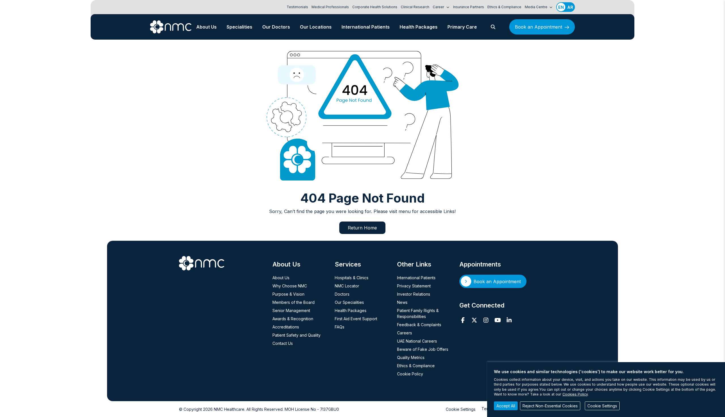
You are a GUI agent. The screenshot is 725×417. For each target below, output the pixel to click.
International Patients (366, 27)
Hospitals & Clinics (351, 277)
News (402, 302)
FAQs (339, 326)
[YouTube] (497, 320)
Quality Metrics (411, 357)
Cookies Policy (575, 394)
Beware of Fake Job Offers (422, 349)
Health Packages (419, 27)
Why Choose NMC (289, 285)
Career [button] (439, 7)
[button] (493, 27)
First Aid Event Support (356, 318)
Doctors (342, 294)
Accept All (505, 405)
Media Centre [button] (536, 7)
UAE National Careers (417, 341)
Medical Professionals (330, 7)
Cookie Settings (460, 409)
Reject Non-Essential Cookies (550, 405)
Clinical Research (415, 7)
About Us (206, 27)
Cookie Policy (410, 373)
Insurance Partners (468, 7)
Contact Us (282, 343)
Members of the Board (293, 302)
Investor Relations (413, 294)
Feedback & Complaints (419, 324)
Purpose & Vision (288, 294)
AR (570, 7)
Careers (404, 332)
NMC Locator (347, 285)
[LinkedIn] (509, 320)
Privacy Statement (414, 285)
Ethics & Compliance (504, 7)
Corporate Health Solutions (374, 7)
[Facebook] (462, 320)
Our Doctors (276, 27)
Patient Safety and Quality (296, 335)
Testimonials (297, 7)
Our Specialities (349, 302)
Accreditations (285, 326)
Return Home (362, 228)
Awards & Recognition (292, 318)
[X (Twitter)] (474, 320)
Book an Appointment (538, 27)
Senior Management (291, 310)
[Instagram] (486, 320)
